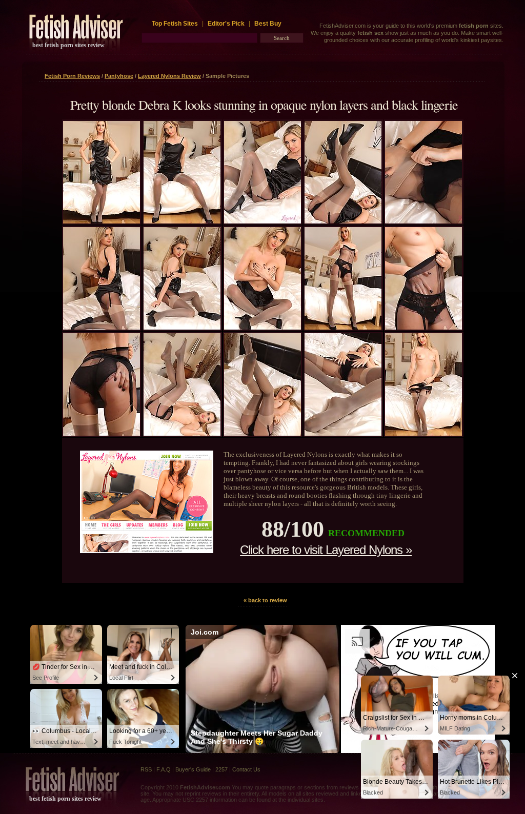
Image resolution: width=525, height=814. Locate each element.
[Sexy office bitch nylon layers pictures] (423, 433)
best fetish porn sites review (68, 45)
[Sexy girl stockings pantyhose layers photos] (182, 221)
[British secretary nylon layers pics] (343, 327)
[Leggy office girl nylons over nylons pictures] (262, 327)
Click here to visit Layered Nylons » (326, 550)
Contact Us (246, 769)
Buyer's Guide (193, 769)
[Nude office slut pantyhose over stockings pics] (262, 221)
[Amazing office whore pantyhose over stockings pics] (343, 221)
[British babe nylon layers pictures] (423, 327)
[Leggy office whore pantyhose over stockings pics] (262, 433)
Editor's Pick (226, 23)
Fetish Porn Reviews (72, 76)
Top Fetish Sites (175, 23)
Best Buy (267, 23)
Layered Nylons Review (169, 76)
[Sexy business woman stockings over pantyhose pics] (101, 433)
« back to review (265, 600)
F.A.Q (163, 769)
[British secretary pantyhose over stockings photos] (343, 433)
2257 (221, 769)
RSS (146, 769)
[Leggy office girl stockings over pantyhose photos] (423, 221)
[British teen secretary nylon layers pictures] (101, 221)
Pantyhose (119, 76)
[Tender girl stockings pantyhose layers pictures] (101, 327)
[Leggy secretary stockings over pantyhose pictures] (182, 433)
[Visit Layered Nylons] (146, 551)
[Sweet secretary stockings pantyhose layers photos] (182, 327)
